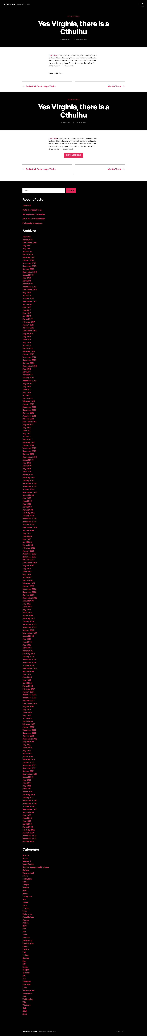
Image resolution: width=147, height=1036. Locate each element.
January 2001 (28, 798)
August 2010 (28, 460)
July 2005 (26, 639)
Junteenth (26, 205)
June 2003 (27, 712)
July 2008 (26, 533)
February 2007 (28, 583)
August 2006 (28, 601)
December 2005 (29, 624)
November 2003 (29, 698)
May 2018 (26, 293)
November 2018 (29, 287)
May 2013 (26, 392)
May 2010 (26, 469)
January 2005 (28, 657)
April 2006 (27, 613)
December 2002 (29, 730)
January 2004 (28, 692)
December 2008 (29, 519)
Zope (24, 1014)
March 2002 (27, 756)
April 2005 (26, 648)
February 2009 (28, 513)
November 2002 (29, 733)
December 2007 (29, 554)
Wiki (24, 1002)
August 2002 (28, 742)
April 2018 (26, 295)
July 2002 (26, 745)
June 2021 (26, 237)
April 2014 (26, 372)
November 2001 (29, 768)
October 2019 (28, 269)
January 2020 (28, 260)
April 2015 (26, 345)
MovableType (28, 917)
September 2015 (29, 331)
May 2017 (26, 313)
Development (28, 873)
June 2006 (27, 607)
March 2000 (27, 827)
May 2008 (26, 539)
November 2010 (29, 451)
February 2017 (28, 322)
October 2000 (28, 806)
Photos (25, 946)
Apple (25, 858)
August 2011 (27, 425)
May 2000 (26, 821)
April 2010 (26, 472)
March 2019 (27, 284)
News (24, 926)
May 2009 (26, 504)
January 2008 (28, 551)
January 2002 (28, 762)
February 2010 (28, 477)
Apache (25, 855)
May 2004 (26, 680)
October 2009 (28, 489)
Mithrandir (67, 39)
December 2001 (29, 765)
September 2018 (29, 290)
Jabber (25, 902)
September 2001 (29, 774)
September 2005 (29, 633)
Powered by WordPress (47, 1031)
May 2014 (26, 369)
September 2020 (29, 243)
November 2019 (29, 266)
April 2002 (26, 753)
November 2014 (29, 360)
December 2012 (29, 407)
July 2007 (26, 569)
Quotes (25, 958)
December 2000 (29, 800)
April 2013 (26, 395)
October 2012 (28, 413)
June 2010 (26, 466)
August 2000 (28, 812)
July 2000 (26, 815)
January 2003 (28, 727)
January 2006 (28, 621)
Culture (25, 870)
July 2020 (26, 246)
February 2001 (28, 795)
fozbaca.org (9, 4)
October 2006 (28, 595)
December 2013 (29, 381)
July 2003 (26, 709)
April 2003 (26, 718)
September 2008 (29, 527)
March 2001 (27, 792)
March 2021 (27, 240)
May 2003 (26, 715)
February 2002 (28, 759)
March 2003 (27, 721)
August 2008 (28, 530)
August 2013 (27, 384)
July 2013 (26, 387)
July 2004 (26, 674)
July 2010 (26, 463)
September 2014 (29, 366)
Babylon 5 (26, 861)
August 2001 (28, 777)
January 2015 (28, 354)
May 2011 (26, 433)
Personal (26, 938)
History (25, 888)
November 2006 (29, 592)
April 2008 (27, 542)
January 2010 (28, 480)
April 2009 (27, 507)
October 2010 (28, 454)
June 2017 (26, 310)
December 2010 (29, 448)
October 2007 (28, 560)
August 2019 (28, 275)
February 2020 (28, 257)
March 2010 (27, 475)
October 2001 (28, 771)
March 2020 (27, 254)
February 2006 (28, 618)
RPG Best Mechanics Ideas (33, 219)
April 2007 (26, 577)
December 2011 (29, 416)
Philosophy (27, 940)
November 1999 (29, 839)
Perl (24, 932)
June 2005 (27, 642)
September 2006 (29, 598)
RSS (24, 979)
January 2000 (28, 833)
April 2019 (26, 281)
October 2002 (28, 736)
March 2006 (27, 616)
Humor (25, 893)
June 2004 (27, 677)
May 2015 (26, 342)
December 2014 (29, 357)
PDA (24, 929)
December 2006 (29, 589)
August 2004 (28, 671)
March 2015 (27, 348)
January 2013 (28, 404)
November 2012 (29, 410)
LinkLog (25, 908)
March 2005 (27, 651)
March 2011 (27, 439)
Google (25, 885)
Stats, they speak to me (32, 210)
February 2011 (28, 442)
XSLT (24, 1011)
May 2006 (26, 610)
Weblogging (27, 999)
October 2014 (28, 363)
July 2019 (26, 278)
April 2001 (26, 789)
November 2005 (29, 627)
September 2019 (29, 272)
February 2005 (28, 654)
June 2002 (27, 748)
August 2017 (27, 304)
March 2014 (27, 375)
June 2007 (27, 571)
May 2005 (26, 645)
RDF (24, 964)
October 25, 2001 (81, 39)
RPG (24, 976)
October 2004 (28, 665)
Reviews (26, 973)
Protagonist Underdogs (32, 223)
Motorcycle (27, 914)
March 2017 (27, 319)
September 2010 (29, 457)
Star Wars (26, 984)
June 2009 (27, 501)
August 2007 (28, 566)
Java (24, 905)
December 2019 (29, 263)
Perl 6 (24, 935)
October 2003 (28, 701)
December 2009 (29, 483)
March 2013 (27, 398)
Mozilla (25, 923)
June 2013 (26, 389)
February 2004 (28, 689)
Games (25, 882)
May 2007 (26, 574)
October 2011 (28, 419)
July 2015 (26, 337)
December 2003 (29, 695)
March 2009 (27, 510)
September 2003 (29, 704)
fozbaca (67, 122)
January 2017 (28, 325)
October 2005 (28, 630)
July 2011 (26, 428)
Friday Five (27, 879)
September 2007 (29, 563)
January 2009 (28, 516)
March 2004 (27, 686)
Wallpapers (27, 993)
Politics (25, 949)
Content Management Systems (35, 867)
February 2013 (28, 401)
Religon (25, 970)
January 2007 (28, 586)
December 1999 (29, 836)
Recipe (25, 967)
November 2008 (29, 522)
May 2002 (26, 751)
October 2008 (28, 524)
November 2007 (29, 557)
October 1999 (28, 842)
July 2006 (26, 604)
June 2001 (26, 783)
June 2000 (27, 818)
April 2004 (27, 683)
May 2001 (26, 786)
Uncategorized (73, 16)
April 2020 (26, 251)
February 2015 (28, 351)
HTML (25, 891)
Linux (24, 911)
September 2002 (29, 739)
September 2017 (29, 301)
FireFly (25, 876)
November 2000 (29, 803)
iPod (24, 899)
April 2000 (27, 824)
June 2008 (27, 536)
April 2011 (26, 436)
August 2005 (28, 636)
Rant (24, 961)
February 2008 (28, 548)
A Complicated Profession (33, 214)
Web (24, 996)
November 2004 (29, 662)
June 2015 (26, 340)
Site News (26, 982)
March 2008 (27, 545)
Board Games (28, 864)
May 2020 (26, 248)
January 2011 (28, 445)
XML (24, 1008)
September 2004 (29, 668)
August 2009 (28, 495)
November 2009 (29, 486)
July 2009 (26, 498)
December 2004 (29, 659)
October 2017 (28, 298)
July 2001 (26, 780)
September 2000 (29, 809)
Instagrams (27, 896)
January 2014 (28, 378)
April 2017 (26, 316)
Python (25, 955)
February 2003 (28, 724)
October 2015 (28, 328)
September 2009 (29, 492)
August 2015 (27, 334)
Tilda (24, 987)
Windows (26, 1005)
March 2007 (27, 580)
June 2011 (26, 430)
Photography (28, 943)
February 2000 (28, 830)
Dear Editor (53, 55)
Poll (24, 952)
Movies (25, 920)
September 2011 (29, 422)
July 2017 (26, 307)
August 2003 (28, 706)
